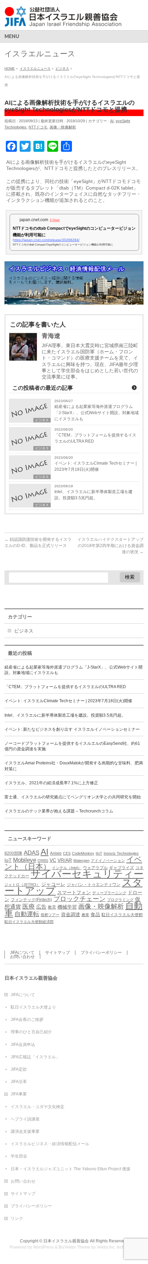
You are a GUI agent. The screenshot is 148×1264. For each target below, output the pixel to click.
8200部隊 (13, 853)
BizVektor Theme (74, 1247)
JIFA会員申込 (23, 1044)
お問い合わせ (22, 956)
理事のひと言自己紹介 (31, 1031)
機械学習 (67, 907)
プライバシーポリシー (101, 952)
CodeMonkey (83, 853)
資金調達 (70, 914)
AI (112, 121)
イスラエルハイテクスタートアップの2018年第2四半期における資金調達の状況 (110, 545)
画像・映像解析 (63, 127)
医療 (28, 906)
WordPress (43, 1247)
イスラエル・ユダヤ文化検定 (37, 1106)
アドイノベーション (108, 860)
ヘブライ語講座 (25, 1119)
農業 (85, 915)
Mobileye (24, 859)
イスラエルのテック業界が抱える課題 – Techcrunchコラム (58, 811)
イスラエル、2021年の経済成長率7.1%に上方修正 (51, 783)
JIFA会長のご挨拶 (27, 1019)
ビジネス (42, 420)
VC (53, 860)
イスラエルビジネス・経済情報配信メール (50, 1143)
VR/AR (64, 860)
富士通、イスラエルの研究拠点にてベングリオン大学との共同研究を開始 (72, 797)
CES (67, 853)
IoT (8, 860)
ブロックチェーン (79, 898)
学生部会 (19, 1156)
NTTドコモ (38, 127)
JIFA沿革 (19, 1081)
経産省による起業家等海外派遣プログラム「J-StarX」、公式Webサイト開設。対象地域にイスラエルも (96, 412)
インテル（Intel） (67, 868)
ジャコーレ (53, 884)
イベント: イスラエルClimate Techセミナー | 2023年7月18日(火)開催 (95, 466)
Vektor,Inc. (106, 1247)
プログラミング (120, 900)
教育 (52, 907)
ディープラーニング (109, 893)
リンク (17, 1218)
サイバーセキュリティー (87, 873)
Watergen (81, 860)
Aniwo (56, 853)
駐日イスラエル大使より (33, 1007)
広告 (41, 907)
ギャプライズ (121, 867)
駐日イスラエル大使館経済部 (29, 922)
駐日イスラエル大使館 (122, 914)
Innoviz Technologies (121, 853)
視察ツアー (50, 915)
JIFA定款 (19, 1069)
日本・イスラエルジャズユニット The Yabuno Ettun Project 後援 (70, 1168)
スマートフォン (74, 892)
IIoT (99, 853)
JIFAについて (22, 952)
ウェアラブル (95, 867)
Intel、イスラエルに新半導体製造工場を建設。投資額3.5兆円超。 (93, 494)
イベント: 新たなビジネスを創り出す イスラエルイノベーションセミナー (72, 729)
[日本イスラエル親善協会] (63, 19)
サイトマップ (57, 952)
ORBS (43, 860)
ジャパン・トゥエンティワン (93, 884)
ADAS (31, 852)
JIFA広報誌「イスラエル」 (35, 1057)
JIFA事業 (19, 1094)
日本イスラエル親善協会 (66, 1241)
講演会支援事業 (25, 1131)
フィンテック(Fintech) (31, 899)
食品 (95, 914)
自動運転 (26, 914)
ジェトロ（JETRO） (22, 884)
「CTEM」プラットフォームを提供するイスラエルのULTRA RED (95, 438)
